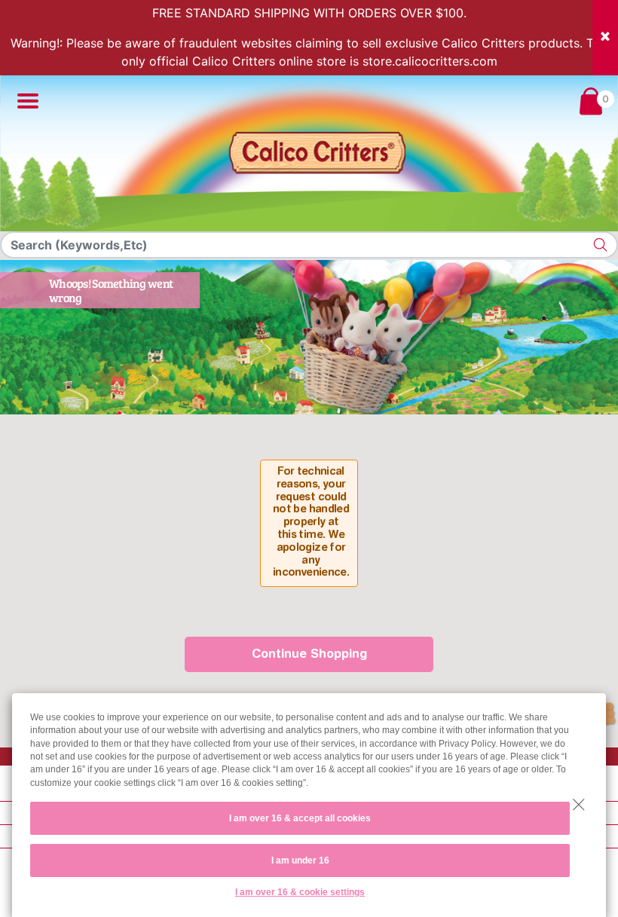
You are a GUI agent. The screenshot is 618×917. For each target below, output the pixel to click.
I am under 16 (300, 860)
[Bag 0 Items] (591, 100)
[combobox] (309, 244)
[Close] (605, 37)
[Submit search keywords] (600, 244)
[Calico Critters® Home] (315, 153)
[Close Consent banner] (579, 805)
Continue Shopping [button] (309, 655)
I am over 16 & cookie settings (300, 892)
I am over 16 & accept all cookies (300, 818)
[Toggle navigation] (23, 100)
